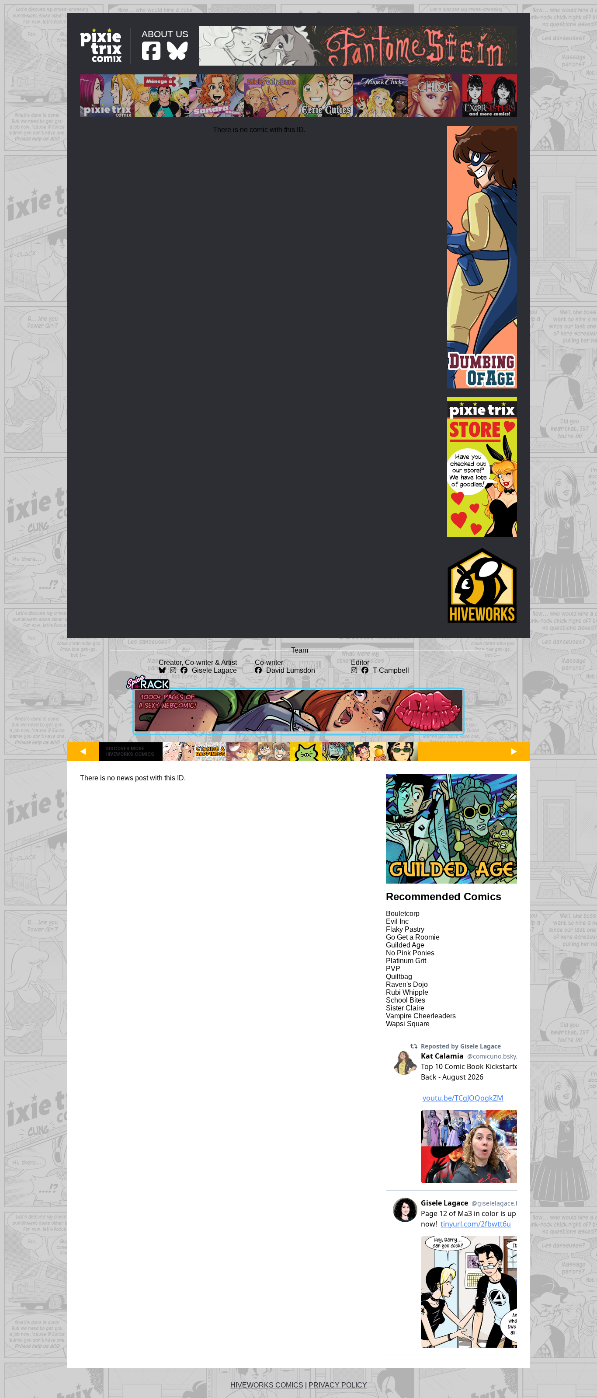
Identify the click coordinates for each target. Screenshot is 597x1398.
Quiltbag (399, 976)
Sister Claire (405, 1008)
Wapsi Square (408, 1024)
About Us (165, 34)
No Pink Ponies (410, 953)
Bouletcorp (403, 913)
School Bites (405, 1000)
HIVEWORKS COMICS (266, 1385)
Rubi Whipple (407, 992)
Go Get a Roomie (413, 937)
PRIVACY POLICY (338, 1385)
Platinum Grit (406, 961)
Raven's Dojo (407, 984)
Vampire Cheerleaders (421, 1016)
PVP (393, 968)
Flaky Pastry (405, 929)
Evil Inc (397, 921)
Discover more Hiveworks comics (129, 751)
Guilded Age (405, 945)
